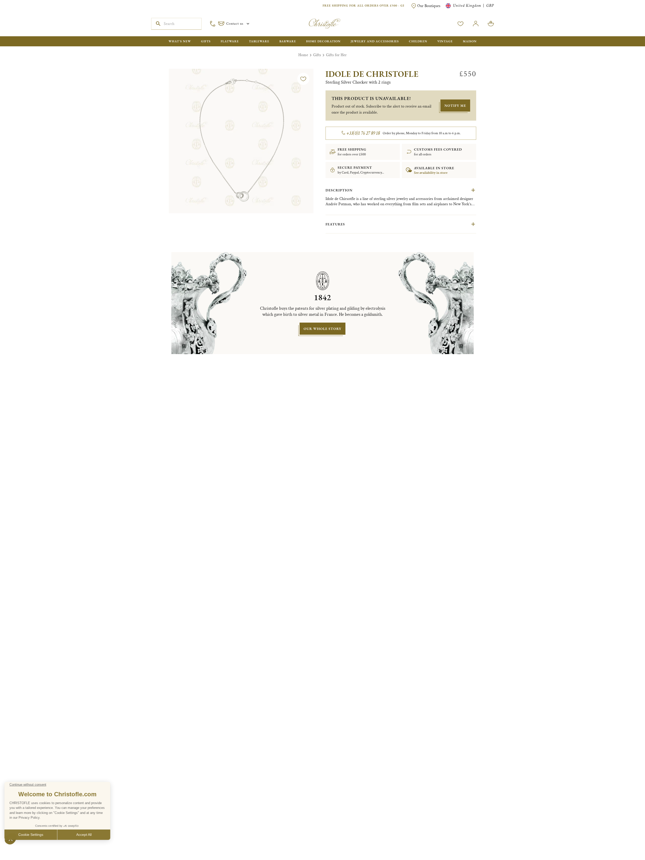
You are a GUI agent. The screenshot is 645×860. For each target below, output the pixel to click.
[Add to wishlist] (303, 79)
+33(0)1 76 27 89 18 (363, 133)
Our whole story (322, 328)
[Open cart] (491, 24)
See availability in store (430, 173)
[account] (461, 24)
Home (303, 55)
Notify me (455, 105)
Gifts (317, 55)
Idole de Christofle (372, 74)
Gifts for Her (336, 55)
